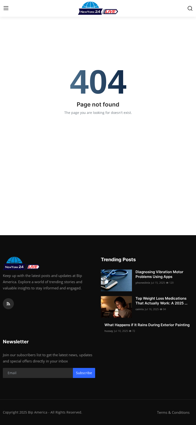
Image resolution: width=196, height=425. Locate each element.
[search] (190, 8)
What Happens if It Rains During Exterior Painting (147, 325)
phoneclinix (143, 282)
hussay (108, 331)
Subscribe (84, 373)
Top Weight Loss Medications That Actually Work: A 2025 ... (161, 300)
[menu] (6, 8)
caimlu (140, 309)
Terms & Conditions (173, 412)
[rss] (8, 303)
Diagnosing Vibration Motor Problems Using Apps (159, 274)
